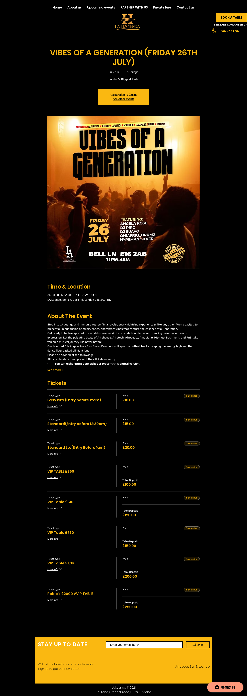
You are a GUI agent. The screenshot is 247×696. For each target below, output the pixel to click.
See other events (123, 99)
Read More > (55, 370)
